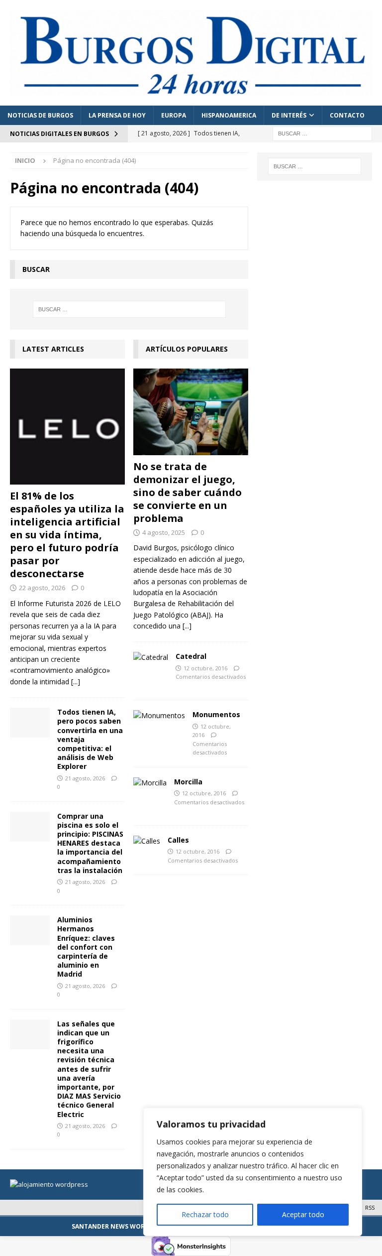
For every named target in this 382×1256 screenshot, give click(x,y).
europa (173, 115)
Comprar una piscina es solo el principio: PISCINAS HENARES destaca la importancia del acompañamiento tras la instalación (90, 843)
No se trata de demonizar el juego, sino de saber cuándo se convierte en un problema (187, 492)
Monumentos (216, 714)
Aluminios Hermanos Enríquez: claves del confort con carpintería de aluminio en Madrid (86, 947)
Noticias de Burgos (40, 115)
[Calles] (146, 841)
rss (370, 1207)
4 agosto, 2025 (163, 532)
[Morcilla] (150, 782)
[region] (252, 1172)
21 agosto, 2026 (85, 778)
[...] (75, 681)
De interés (289, 115)
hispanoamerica (228, 115)
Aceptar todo (303, 1214)
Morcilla (188, 781)
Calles (178, 840)
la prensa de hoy (117, 115)
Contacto (347, 115)
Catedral (191, 656)
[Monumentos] (159, 715)
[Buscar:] (322, 132)
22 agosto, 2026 (42, 587)
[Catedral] (150, 657)
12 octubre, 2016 (205, 668)
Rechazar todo (205, 1214)
